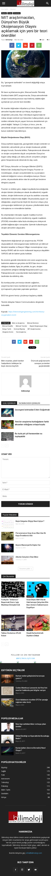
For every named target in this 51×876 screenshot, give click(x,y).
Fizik (3, 596)
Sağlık (3, 771)
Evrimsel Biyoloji (19, 329)
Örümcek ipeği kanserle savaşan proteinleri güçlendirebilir (40, 363)
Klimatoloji (17, 13)
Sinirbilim (30, 596)
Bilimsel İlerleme (33, 323)
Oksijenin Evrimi (7, 332)
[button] (47, 3)
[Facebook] (15, 869)
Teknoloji (5, 630)
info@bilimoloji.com (34, 853)
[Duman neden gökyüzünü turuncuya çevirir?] (7, 679)
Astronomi (5, 778)
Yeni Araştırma (21, 332)
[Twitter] (28, 869)
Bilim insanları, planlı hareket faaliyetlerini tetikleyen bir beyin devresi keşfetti (12, 363)
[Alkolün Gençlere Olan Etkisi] (7, 560)
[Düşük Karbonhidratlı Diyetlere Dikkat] (38, 623)
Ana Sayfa (4, 9)
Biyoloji (4, 13)
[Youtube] (35, 869)
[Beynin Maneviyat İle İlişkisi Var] (7, 548)
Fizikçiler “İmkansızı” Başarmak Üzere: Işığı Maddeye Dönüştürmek (10, 602)
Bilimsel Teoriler (21, 326)
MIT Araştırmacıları (34, 329)
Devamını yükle (24, 569)
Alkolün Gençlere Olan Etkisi (27, 557)
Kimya (10, 13)
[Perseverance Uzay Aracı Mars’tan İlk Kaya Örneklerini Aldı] (7, 536)
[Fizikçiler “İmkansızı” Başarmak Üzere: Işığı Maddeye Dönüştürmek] (13, 590)
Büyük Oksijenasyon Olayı (38, 326)
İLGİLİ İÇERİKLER (9, 403)
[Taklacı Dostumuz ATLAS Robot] (13, 623)
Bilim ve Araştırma (18, 323)
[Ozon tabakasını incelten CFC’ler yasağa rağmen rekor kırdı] (7, 702)
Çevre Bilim (5, 416)
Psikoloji (4, 786)
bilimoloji (9, 40)
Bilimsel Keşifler (7, 326)
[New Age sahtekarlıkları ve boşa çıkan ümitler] (7, 727)
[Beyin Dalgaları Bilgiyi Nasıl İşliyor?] (7, 524)
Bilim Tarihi (5, 790)
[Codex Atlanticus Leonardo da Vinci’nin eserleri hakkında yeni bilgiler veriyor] (7, 691)
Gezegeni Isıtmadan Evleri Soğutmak (32, 409)
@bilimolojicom (25, 658)
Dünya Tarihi (6, 329)
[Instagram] (22, 869)
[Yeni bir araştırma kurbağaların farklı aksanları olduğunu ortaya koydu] (7, 424)
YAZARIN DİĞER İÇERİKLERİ (29, 403)
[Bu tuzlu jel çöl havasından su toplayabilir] (7, 436)
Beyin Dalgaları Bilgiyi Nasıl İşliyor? (30, 521)
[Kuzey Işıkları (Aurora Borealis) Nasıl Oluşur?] (7, 751)
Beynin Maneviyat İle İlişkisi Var (28, 545)
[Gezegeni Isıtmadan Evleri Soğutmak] (7, 412)
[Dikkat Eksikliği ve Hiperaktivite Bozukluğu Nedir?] (7, 739)
